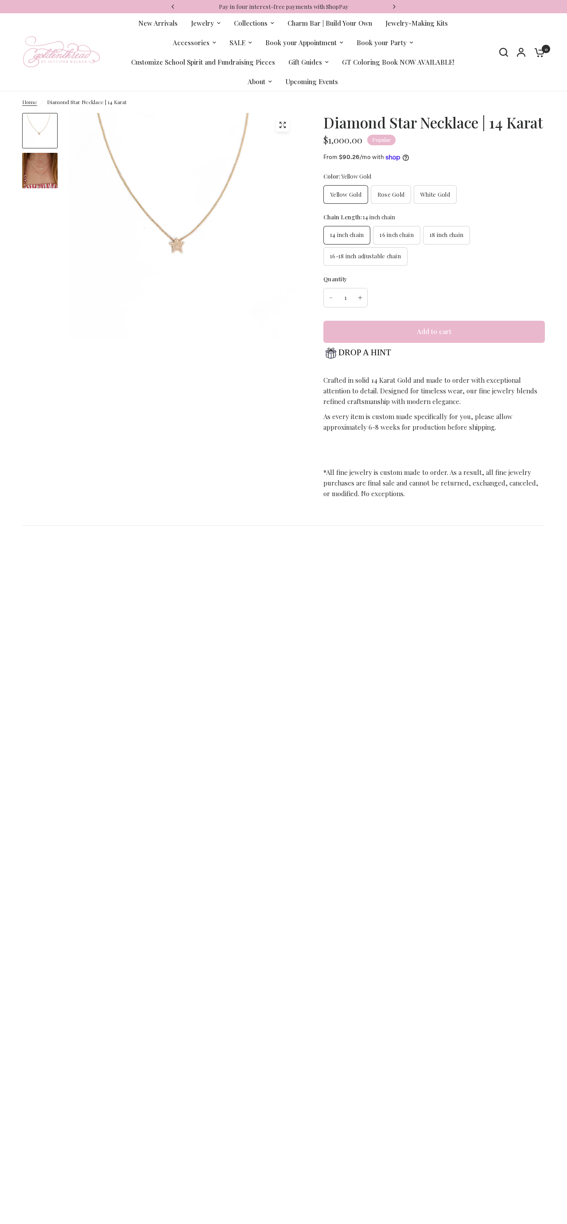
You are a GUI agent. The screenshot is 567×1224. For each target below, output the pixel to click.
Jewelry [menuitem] (202, 23)
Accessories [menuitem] (191, 42)
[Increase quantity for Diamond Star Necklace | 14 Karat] (360, 297)
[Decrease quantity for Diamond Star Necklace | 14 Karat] (331, 297)
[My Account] (521, 52)
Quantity (335, 279)
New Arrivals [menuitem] (158, 23)
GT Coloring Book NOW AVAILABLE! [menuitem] (398, 62)
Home (29, 101)
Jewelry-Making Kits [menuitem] (416, 23)
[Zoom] (282, 125)
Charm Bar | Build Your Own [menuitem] (329, 23)
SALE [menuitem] (237, 42)
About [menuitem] (256, 81)
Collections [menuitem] (251, 23)
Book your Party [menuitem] (382, 42)
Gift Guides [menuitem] (305, 62)
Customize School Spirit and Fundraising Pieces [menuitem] (203, 62)
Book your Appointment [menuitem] (301, 42)
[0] (537, 52)
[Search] (504, 52)
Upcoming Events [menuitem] (311, 81)
